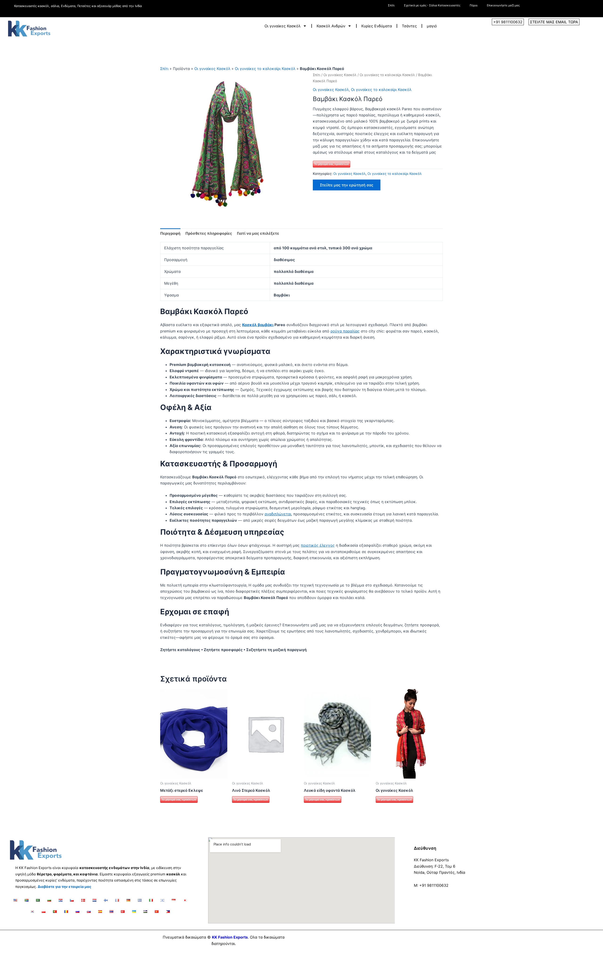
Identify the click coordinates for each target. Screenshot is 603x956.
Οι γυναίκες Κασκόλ (283, 26)
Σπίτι (391, 5)
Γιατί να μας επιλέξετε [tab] (258, 233)
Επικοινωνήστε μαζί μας (503, 5)
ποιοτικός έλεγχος (318, 545)
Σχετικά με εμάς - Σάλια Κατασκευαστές (432, 5)
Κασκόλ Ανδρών (331, 26)
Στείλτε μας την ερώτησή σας (346, 185)
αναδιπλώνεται (278, 514)
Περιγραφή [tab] (170, 233)
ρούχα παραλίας (345, 331)
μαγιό (432, 26)
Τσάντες (409, 26)
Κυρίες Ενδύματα (376, 26)
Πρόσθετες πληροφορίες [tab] (208, 233)
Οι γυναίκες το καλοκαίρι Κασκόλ (265, 68)
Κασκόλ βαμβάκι (257, 324)
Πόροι (473, 5)
